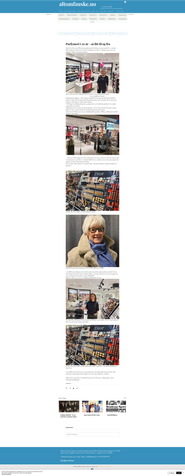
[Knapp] (78, 4)
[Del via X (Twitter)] (70, 388)
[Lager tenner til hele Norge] (92, 406)
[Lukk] (183, 473)
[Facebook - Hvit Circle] (125, 2)
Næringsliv (68, 383)
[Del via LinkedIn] (73, 388)
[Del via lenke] (77, 388)
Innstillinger (171, 473)
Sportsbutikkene (112, 415)
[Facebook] (92, 469)
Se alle (125, 398)
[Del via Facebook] (66, 388)
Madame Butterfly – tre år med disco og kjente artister (68, 416)
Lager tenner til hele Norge (92, 415)
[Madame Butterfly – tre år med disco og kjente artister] (69, 406)
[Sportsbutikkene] (116, 406)
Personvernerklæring (6, 474)
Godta (178, 473)
